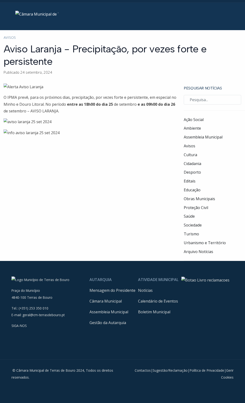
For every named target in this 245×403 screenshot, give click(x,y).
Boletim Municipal (154, 312)
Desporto (192, 172)
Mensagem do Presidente (112, 290)
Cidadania (192, 163)
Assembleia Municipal (203, 137)
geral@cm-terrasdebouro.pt (43, 315)
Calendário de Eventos (158, 301)
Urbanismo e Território (205, 242)
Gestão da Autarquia (107, 322)
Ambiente (192, 128)
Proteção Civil (196, 207)
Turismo (191, 234)
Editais (189, 181)
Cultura (190, 154)
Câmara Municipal (105, 301)
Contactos (143, 370)
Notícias (145, 290)
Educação (192, 190)
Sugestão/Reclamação (170, 370)
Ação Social (194, 119)
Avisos (10, 37)
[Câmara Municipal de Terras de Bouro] (36, 14)
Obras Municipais (199, 198)
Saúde (189, 216)
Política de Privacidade (206, 370)
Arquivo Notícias (198, 251)
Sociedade (193, 225)
